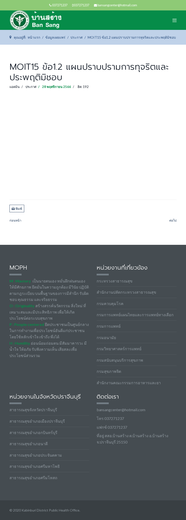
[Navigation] (174, 20)
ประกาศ (30, 87)
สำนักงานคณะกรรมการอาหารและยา (129, 382)
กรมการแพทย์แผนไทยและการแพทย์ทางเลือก (135, 314)
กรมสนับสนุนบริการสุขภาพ (120, 360)
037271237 (59, 5)
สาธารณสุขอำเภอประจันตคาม (35, 455)
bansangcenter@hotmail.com (117, 5)
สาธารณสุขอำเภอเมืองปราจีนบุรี (37, 421)
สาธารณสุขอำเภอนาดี (28, 443)
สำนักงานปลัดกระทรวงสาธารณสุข (126, 292)
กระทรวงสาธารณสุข (114, 281)
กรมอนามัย (106, 337)
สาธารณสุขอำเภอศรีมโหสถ (33, 477)
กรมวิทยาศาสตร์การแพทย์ (119, 348)
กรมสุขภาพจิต (109, 371)
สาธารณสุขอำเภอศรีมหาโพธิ (34, 466)
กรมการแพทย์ (109, 326)
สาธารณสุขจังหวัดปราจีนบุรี (33, 409)
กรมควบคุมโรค (110, 303)
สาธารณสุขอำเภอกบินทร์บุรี (33, 432)
